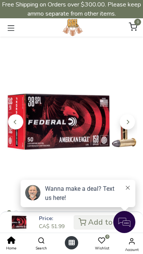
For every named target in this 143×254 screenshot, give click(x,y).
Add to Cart (108, 222)
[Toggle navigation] (11, 27)
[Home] (11, 241)
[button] (16, 121)
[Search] (41, 241)
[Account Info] (131, 241)
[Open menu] (72, 243)
